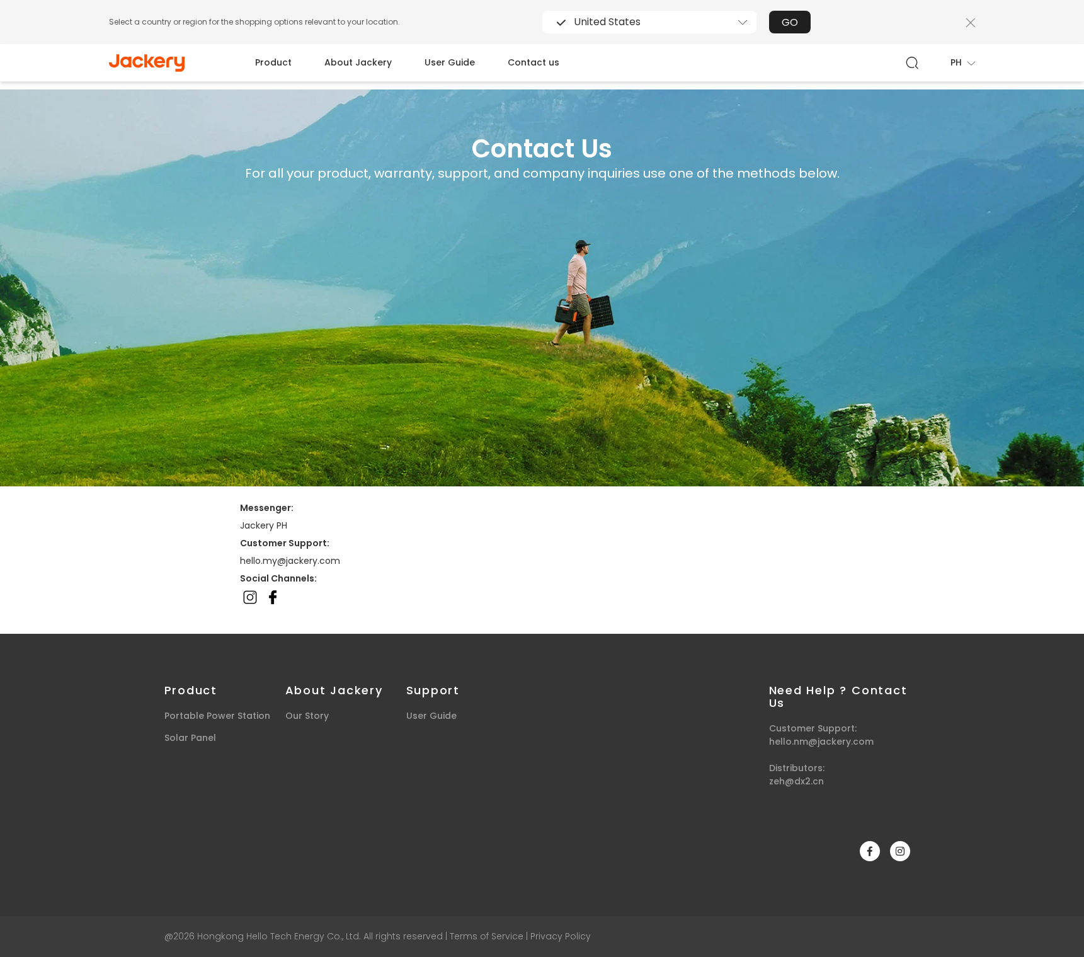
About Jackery (358, 62)
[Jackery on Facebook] (870, 851)
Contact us (533, 62)
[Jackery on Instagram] (900, 851)
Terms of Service (486, 936)
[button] (963, 62)
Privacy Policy (560, 936)
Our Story (307, 715)
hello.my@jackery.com (290, 560)
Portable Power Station (217, 715)
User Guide (450, 62)
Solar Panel (190, 737)
